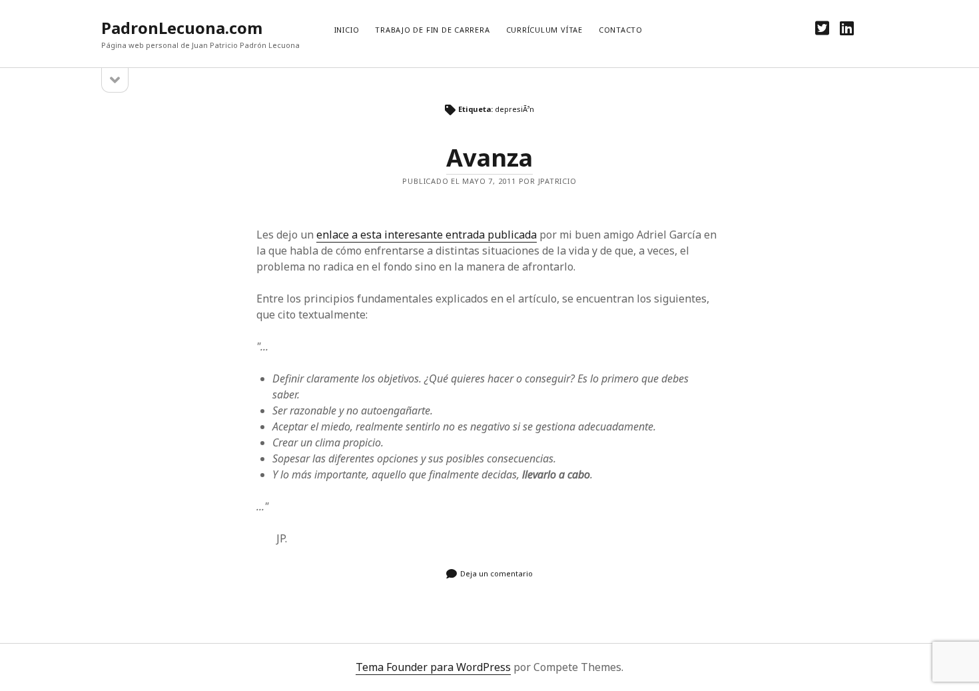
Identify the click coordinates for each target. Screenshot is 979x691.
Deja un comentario (496, 573)
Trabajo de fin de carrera (432, 30)
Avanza (489, 157)
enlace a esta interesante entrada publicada (426, 234)
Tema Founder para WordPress (433, 667)
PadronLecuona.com (181, 28)
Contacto (621, 30)
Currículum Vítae (544, 30)
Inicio (347, 30)
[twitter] (822, 28)
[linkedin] (847, 28)
